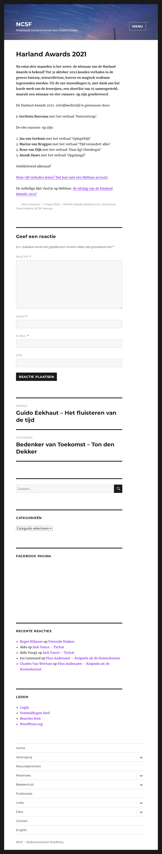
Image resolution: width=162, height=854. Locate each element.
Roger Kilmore (31, 641)
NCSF (24, 24)
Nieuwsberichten (28, 766)
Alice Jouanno (31, 204)
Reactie (23, 256)
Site (19, 355)
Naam (21, 316)
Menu (137, 26)
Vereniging (24, 757)
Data (19, 812)
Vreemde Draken (61, 641)
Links (20, 803)
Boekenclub (92, 204)
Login (24, 707)
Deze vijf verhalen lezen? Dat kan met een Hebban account (62, 177)
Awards (78, 204)
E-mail (22, 336)
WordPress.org (31, 724)
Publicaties (24, 793)
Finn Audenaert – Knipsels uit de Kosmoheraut (83, 658)
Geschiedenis (24, 208)
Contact (22, 821)
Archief (67, 204)
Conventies (108, 204)
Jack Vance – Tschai (48, 647)
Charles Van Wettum (36, 664)
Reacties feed (30, 718)
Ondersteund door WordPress (45, 842)
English (21, 830)
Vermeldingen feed (35, 713)
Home (20, 748)
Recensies (23, 775)
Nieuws (48, 208)
